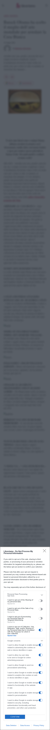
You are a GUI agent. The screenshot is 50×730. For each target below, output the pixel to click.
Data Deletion (11, 725)
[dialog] (25, 638)
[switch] (41, 601)
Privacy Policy (38, 725)
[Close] (45, 551)
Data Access (25, 725)
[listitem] (25, 595)
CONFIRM (15, 717)
